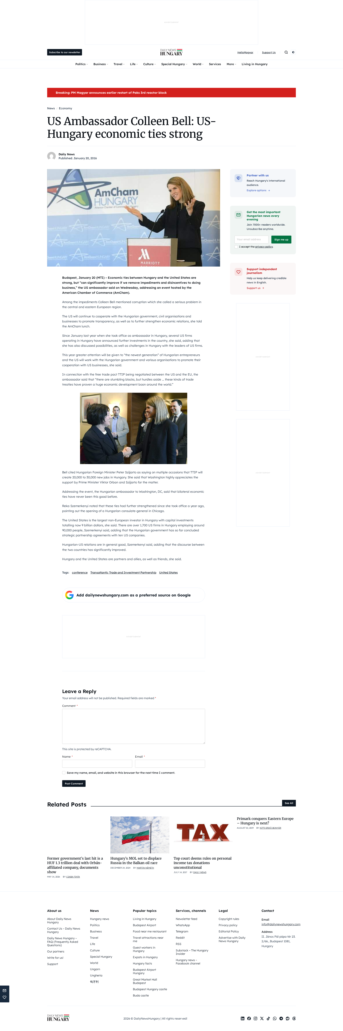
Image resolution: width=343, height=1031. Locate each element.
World (197, 64)
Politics (80, 64)
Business (99, 64)
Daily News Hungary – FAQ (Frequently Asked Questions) (62, 941)
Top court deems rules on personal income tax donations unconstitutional (203, 863)
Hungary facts (142, 963)
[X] (262, 1018)
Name (67, 756)
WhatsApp (183, 925)
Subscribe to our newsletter (64, 52)
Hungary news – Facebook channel (188, 961)
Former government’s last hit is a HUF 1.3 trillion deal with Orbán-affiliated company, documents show (75, 865)
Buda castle (141, 995)
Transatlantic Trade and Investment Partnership (123, 572)
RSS (178, 944)
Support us (253, 288)
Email (140, 756)
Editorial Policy (229, 931)
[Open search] (286, 52)
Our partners (55, 951)
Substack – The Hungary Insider (192, 952)
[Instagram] (255, 1018)
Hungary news (99, 919)
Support (52, 964)
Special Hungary (173, 64)
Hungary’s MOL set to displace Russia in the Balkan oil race (135, 860)
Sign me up (281, 239)
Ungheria (96, 975)
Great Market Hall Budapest (145, 981)
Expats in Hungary (145, 957)
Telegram (182, 931)
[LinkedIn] (242, 1018)
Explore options (256, 190)
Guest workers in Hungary (144, 949)
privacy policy (264, 246)
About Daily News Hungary (59, 920)
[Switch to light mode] (293, 52)
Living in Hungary (255, 64)
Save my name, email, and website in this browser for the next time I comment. (121, 772)
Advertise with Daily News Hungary (232, 939)
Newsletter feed (186, 919)
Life (132, 64)
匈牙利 (94, 981)
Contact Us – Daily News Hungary (63, 930)
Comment (70, 706)
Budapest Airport (144, 925)
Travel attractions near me (148, 939)
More (230, 64)
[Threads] (294, 1018)
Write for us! (55, 957)
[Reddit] (287, 1018)
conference (80, 572)
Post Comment (74, 783)
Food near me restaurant (149, 931)
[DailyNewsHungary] (171, 52)
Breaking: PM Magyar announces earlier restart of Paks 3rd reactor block (111, 92)
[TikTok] (268, 1018)
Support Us (269, 52)
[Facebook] (249, 1018)
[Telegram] (281, 1018)
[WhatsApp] (275, 1018)
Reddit (180, 937)
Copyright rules (229, 919)
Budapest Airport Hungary (144, 971)
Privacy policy (228, 925)
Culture (148, 64)
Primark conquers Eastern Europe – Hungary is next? (265, 820)
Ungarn (95, 969)
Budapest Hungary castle (150, 989)
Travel (118, 64)
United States (168, 572)
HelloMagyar (245, 52)
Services (215, 64)
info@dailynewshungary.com (281, 924)
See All (289, 803)
